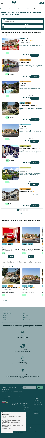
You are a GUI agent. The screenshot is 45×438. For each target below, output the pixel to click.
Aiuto (34, 409)
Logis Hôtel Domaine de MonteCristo (27, 105)
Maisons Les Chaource (7, 313)
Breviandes (5, 309)
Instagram (26, 417)
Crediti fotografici (37, 413)
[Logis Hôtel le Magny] (10, 87)
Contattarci (25, 405)
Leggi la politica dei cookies (6, 428)
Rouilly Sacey (5, 319)
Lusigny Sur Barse (6, 311)
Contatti (13, 401)
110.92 (26, 205)
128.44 (26, 162)
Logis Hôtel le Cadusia (24, 62)
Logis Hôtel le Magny (24, 83)
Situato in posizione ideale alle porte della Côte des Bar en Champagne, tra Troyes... (31, 250)
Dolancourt (25, 309)
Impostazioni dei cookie (38, 404)
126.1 (26, 141)
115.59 (26, 119)
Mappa (4, 35)
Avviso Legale (36, 400)
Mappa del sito (36, 411)
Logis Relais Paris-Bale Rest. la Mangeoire (28, 148)
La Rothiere (25, 315)
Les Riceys (5, 315)
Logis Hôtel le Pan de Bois (25, 170)
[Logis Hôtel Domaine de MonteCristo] (10, 108)
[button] (2, 436)
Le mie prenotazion (15, 398)
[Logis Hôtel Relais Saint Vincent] (10, 194)
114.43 (26, 54)
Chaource (25, 317)
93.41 (26, 184)
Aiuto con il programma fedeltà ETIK (16, 404)
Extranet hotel (25, 401)
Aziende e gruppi (26, 407)
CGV (34, 406)
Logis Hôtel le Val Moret (24, 126)
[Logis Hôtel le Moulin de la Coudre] (11, 234)
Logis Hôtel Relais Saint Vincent (26, 191)
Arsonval (4, 307)
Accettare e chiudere (19, 432)
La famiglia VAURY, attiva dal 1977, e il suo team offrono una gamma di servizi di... (10, 250)
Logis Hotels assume (27, 409)
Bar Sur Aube (25, 307)
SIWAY (35, 436)
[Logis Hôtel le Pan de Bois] (10, 173)
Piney (24, 313)
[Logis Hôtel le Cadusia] (10, 65)
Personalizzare (7, 432)
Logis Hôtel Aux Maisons (24, 40)
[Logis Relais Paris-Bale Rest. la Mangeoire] (10, 151)
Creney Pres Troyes (26, 319)
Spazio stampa (25, 403)
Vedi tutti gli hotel (22, 213)
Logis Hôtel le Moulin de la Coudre (9, 246)
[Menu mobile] (2, 3)
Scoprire (35, 55)
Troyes (4, 317)
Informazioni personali (38, 402)
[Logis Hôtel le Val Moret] (10, 130)
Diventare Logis (26, 398)
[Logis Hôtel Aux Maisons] (10, 44)
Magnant (25, 311)
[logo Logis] (14, 2)
